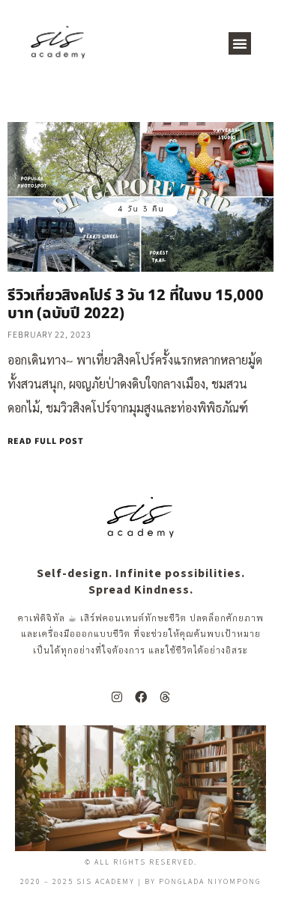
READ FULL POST (45, 441)
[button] (240, 43)
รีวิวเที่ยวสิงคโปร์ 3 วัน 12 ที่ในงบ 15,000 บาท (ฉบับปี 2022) (135, 304)
